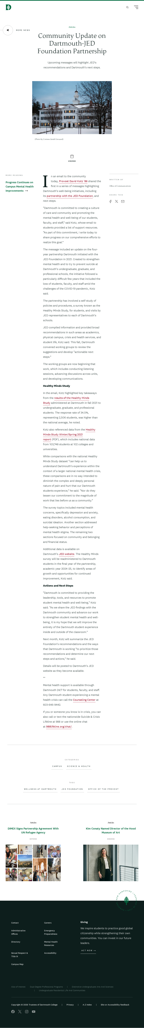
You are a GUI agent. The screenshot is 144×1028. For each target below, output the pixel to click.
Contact (15, 922)
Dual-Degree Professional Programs (46, 986)
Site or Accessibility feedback (115, 1004)
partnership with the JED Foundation (70, 196)
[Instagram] (26, 1012)
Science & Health (79, 766)
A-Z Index (87, 1004)
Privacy (70, 1004)
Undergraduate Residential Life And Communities (62, 990)
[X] (20, 1012)
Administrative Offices (18, 932)
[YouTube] (33, 1012)
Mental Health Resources (51, 943)
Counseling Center (84, 700)
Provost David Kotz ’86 (73, 181)
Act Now (87, 950)
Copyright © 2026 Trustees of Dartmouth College (34, 1004)
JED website (66, 554)
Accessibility (50, 953)
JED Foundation (72, 789)
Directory (15, 941)
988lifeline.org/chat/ (59, 726)
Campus (57, 766)
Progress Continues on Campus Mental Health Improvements (20, 186)
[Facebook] (13, 1012)
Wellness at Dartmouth (40, 789)
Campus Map (17, 964)
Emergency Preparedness (50, 932)
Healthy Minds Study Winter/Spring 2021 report (69, 434)
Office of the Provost (103, 789)
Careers (47, 922)
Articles (72, 27)
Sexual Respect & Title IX (19, 955)
